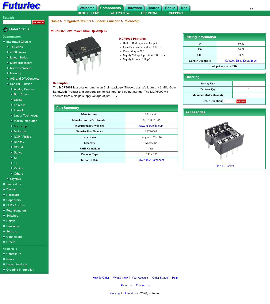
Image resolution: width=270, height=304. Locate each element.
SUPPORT (176, 13)
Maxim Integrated (25, 120)
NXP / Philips (22, 136)
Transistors (13, 184)
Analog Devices (24, 89)
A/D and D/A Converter (25, 78)
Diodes (11, 189)
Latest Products (16, 264)
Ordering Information (20, 269)
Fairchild (19, 105)
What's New (120, 277)
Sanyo (18, 152)
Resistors (12, 194)
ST (16, 157)
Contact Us (13, 253)
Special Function (21, 84)
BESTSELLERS (88, 13)
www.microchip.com (151, 125)
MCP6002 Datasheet (151, 160)
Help (175, 277)
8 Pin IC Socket (224, 166)
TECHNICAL (149, 13)
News (10, 259)
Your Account (140, 277)
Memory (15, 73)
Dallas (18, 99)
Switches (12, 215)
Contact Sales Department (241, 60)
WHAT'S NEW (120, 13)
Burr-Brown (21, 94)
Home (55, 21)
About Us (126, 285)
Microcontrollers (20, 68)
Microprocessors (21, 62)
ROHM (18, 147)
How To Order (100, 277)
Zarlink (18, 168)
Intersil (18, 110)
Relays (10, 221)
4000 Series (18, 52)
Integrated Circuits (18, 41)
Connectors (14, 236)
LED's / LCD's (15, 205)
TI (15, 163)
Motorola (20, 131)
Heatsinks (12, 226)
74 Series (16, 47)
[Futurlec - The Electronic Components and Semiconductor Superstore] (21, 9)
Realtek (19, 142)
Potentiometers (16, 210)
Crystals (15, 178)
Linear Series (19, 57)
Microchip (20, 126)
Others (18, 173)
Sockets (11, 231)
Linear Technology (26, 115)
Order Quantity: (212, 101)
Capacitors (13, 200)
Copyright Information (123, 293)
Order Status (19, 29)
